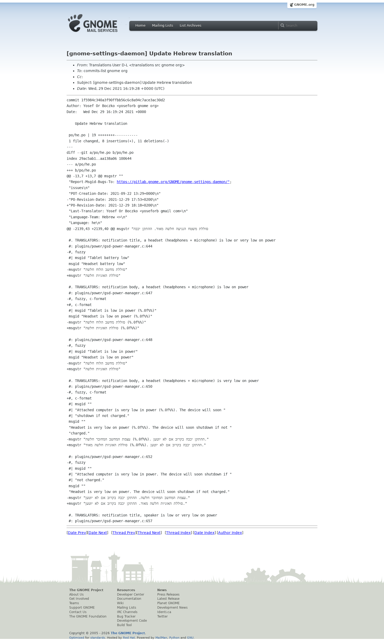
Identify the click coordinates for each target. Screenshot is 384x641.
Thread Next (149, 533)
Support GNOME (82, 607)
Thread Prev (124, 533)
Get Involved (79, 599)
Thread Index (178, 533)
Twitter (162, 616)
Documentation (129, 599)
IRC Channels (127, 612)
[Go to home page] (100, 33)
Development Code (132, 620)
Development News (172, 607)
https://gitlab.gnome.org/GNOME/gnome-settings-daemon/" (173, 182)
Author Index (230, 533)
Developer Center (130, 594)
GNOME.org (304, 5)
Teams (74, 603)
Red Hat (129, 637)
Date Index (204, 533)
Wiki (120, 603)
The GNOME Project (86, 590)
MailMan (161, 637)
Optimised (76, 637)
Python (174, 637)
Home (140, 25)
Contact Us (77, 612)
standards (97, 637)
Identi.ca (164, 612)
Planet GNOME (168, 603)
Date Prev (77, 533)
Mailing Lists (162, 25)
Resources (126, 590)
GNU (190, 637)
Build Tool (124, 625)
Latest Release (168, 599)
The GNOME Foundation (88, 616)
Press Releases (168, 594)
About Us (76, 594)
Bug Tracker (126, 616)
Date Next (98, 533)
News (162, 590)
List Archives (190, 25)
